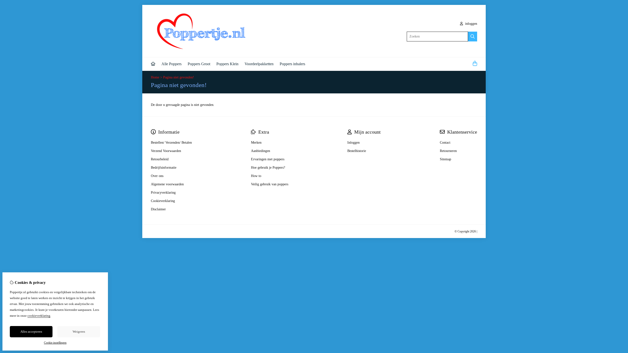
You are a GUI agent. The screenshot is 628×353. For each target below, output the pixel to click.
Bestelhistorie (356, 151)
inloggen (470, 23)
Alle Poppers (171, 64)
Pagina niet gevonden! (178, 77)
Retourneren (448, 151)
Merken (256, 142)
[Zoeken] (472, 36)
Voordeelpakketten (259, 64)
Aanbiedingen (260, 151)
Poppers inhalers (292, 64)
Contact (445, 142)
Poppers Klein (227, 64)
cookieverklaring (38, 315)
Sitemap (445, 159)
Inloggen (353, 142)
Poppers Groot (199, 64)
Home (155, 77)
